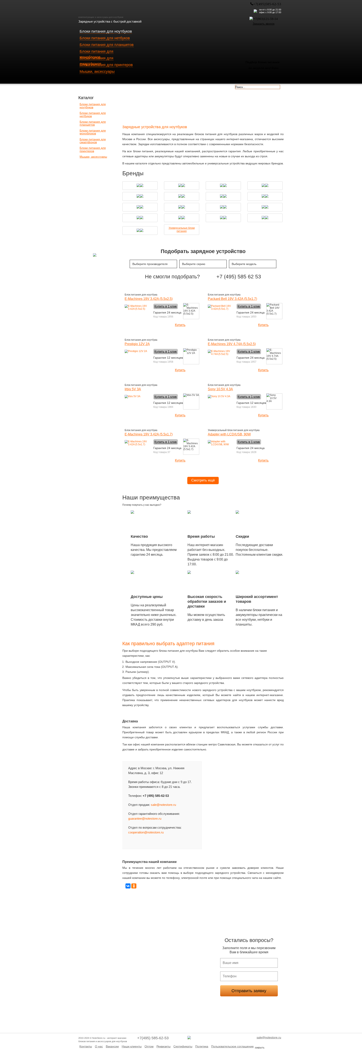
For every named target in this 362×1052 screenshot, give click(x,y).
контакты (168, 86)
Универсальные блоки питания (182, 229)
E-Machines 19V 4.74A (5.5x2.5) (232, 344)
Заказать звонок (263, 23)
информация (193, 86)
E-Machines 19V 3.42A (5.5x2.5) (149, 299)
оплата (116, 86)
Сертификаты (182, 1046)
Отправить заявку (248, 990)
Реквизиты (163, 1046)
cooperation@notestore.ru (146, 832)
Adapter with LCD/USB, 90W (229, 434)
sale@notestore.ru (163, 804)
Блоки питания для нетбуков (182, 106)
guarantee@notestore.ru (144, 818)
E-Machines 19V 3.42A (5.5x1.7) (149, 434)
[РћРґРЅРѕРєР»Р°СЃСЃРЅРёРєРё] (133, 885)
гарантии (142, 86)
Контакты (85, 1046)
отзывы (219, 86)
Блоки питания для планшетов (224, 106)
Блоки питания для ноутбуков (140, 106)
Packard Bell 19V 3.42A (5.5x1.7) (232, 299)
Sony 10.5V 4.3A (220, 389)
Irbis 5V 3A (133, 389)
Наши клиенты (132, 1046)
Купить (180, 325)
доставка (91, 86)
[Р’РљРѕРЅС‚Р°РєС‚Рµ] (128, 885)
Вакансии (112, 1046)
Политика (201, 1046)
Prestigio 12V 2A (137, 344)
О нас (99, 1046)
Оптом (149, 1046)
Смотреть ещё (203, 480)
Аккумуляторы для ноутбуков (266, 106)
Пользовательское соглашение (232, 1046)
